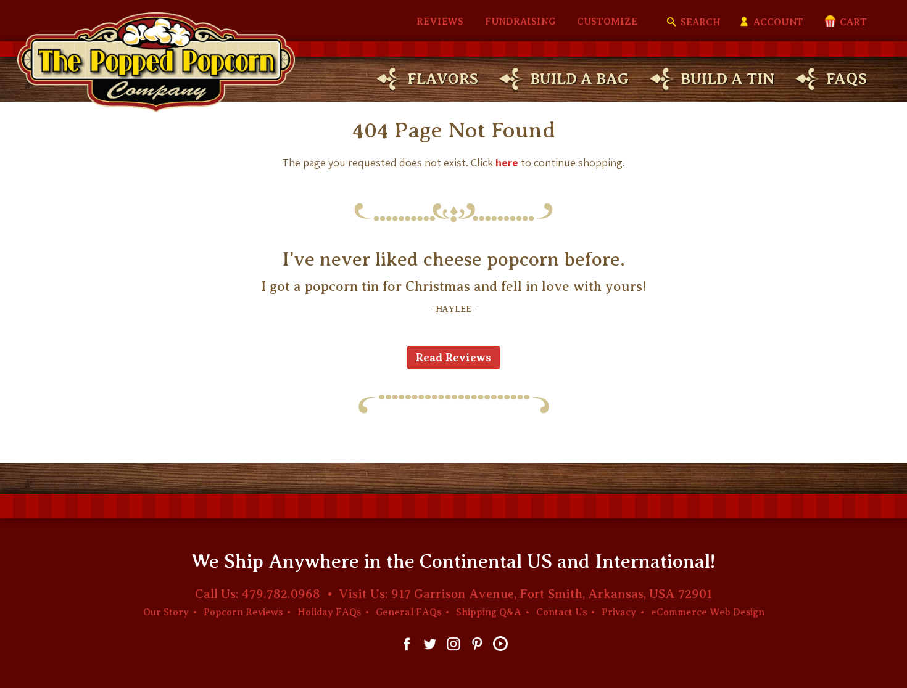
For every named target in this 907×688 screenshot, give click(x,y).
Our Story (166, 612)
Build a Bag (579, 79)
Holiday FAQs (329, 612)
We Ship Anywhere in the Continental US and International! (453, 561)
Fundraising (520, 21)
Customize (607, 21)
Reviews (439, 21)
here (506, 162)
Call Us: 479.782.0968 (257, 594)
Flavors (442, 79)
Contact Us (561, 612)
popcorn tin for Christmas (387, 286)
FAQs (846, 79)
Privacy (619, 612)
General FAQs (408, 612)
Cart (852, 22)
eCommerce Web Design (707, 612)
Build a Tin (727, 79)
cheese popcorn (491, 259)
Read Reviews (453, 357)
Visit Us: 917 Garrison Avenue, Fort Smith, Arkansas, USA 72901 (525, 594)
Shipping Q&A (488, 612)
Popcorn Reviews (243, 612)
